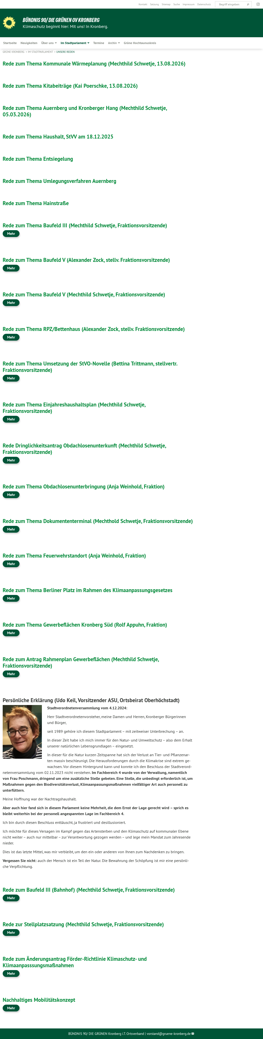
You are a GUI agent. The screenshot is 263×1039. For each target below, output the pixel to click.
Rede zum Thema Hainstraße (36, 203)
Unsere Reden (65, 52)
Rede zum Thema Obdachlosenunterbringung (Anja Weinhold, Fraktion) (84, 486)
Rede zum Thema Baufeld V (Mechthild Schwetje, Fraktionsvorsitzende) (84, 294)
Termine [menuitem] (98, 43)
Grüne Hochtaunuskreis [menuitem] (140, 43)
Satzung (154, 4)
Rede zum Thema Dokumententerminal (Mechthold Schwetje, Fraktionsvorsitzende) (98, 521)
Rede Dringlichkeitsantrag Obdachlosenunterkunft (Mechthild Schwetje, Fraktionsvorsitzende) (84, 449)
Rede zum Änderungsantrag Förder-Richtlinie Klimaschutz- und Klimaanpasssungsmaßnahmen (75, 962)
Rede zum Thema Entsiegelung (38, 158)
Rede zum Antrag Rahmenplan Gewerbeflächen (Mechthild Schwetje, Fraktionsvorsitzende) (81, 662)
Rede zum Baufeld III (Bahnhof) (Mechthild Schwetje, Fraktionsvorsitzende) (89, 889)
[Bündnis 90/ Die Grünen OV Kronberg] (9, 22)
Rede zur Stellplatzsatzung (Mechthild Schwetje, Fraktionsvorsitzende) (83, 924)
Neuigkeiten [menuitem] (29, 43)
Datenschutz (204, 4)
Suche (176, 4)
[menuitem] (143, 4)
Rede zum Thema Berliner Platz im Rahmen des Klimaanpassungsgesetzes (87, 590)
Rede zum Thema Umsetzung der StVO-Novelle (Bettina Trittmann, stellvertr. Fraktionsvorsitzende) (90, 367)
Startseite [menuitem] (10, 43)
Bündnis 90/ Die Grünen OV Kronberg (61, 20)
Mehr (11, 233)
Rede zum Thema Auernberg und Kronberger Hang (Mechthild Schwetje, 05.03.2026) (85, 111)
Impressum (188, 4)
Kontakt (143, 4)
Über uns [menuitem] (47, 43)
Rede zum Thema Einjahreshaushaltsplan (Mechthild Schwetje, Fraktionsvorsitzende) (74, 408)
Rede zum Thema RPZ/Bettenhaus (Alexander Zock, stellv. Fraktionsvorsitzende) (94, 329)
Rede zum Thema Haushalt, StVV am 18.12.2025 (58, 136)
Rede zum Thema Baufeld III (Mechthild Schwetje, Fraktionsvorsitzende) (85, 225)
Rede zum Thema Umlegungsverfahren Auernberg (59, 181)
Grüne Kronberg (14, 52)
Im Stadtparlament (40, 52)
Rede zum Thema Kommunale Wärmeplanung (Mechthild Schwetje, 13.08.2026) (94, 63)
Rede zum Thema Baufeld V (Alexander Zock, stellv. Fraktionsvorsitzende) (86, 259)
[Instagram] (258, 4)
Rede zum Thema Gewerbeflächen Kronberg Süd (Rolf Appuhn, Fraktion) (85, 624)
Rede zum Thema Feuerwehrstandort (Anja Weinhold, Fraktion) (74, 555)
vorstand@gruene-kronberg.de (169, 1033)
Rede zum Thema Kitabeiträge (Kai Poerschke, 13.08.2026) (70, 85)
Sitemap (166, 4)
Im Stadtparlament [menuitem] (73, 43)
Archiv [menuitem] (112, 43)
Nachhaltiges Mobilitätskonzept (39, 999)
